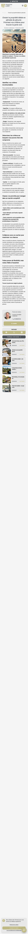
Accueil (4, 12)
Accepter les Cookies (14, 928)
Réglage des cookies (14, 924)
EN (25, 5)
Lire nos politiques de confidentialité (14, 930)
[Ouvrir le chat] (24, 930)
